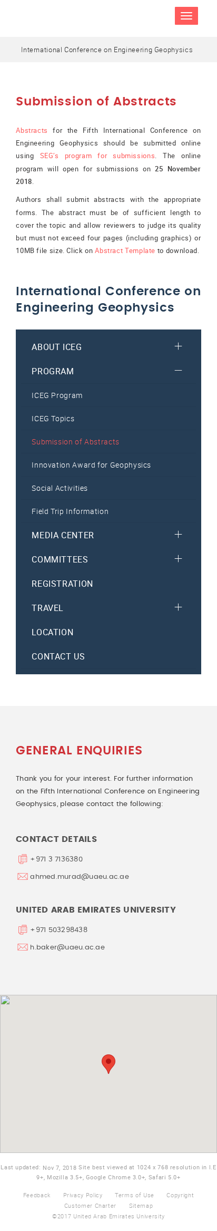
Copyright (180, 1195)
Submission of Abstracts (76, 442)
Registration (62, 583)
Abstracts (32, 130)
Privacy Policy (83, 1195)
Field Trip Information (70, 511)
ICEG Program (57, 395)
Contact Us (58, 656)
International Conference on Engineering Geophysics (107, 49)
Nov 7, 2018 (59, 1167)
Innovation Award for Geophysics (91, 465)
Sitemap (141, 1205)
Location (52, 632)
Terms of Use (134, 1195)
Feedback (37, 1195)
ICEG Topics (53, 418)
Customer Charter (90, 1205)
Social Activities (60, 488)
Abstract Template (125, 250)
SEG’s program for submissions (97, 155)
